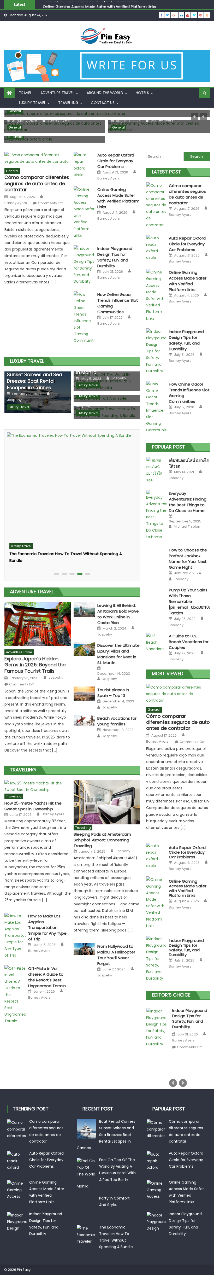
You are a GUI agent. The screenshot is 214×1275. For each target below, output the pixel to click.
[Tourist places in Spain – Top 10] (84, 693)
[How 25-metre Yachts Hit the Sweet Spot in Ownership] (37, 786)
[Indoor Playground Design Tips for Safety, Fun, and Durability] (84, 265)
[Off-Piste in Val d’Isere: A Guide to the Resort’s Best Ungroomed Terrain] (15, 994)
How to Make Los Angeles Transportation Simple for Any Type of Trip (47, 927)
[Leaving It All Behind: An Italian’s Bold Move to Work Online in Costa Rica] (84, 609)
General (14, 111)
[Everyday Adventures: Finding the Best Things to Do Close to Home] (156, 515)
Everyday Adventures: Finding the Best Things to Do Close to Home (187, 502)
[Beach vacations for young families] (84, 720)
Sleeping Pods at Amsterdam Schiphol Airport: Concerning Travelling (102, 839)
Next (183, 1083)
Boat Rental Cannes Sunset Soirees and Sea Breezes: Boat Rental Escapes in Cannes (34, 378)
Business (15, 137)
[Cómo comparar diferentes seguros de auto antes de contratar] (37, 158)
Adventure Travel (57, 92)
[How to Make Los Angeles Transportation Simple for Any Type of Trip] (15, 936)
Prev (173, 1083)
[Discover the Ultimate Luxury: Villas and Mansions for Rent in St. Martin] (84, 649)
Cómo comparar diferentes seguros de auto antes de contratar (36, 183)
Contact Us (103, 102)
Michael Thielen (187, 526)
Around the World (105, 92)
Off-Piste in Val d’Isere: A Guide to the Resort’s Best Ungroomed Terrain (47, 977)
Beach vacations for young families (116, 721)
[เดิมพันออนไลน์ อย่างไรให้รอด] (156, 470)
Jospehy (14, 400)
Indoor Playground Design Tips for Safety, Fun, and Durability (114, 257)
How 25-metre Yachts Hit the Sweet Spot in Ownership (33, 806)
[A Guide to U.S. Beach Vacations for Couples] (156, 643)
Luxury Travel (32, 102)
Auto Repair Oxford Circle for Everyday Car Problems (115, 160)
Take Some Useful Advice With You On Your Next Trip (59, 543)
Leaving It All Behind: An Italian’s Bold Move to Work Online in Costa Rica (118, 614)
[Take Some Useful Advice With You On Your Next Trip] (71, 480)
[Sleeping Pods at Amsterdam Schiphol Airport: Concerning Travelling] (107, 802)
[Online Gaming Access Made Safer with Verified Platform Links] (84, 212)
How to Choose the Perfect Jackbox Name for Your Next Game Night (188, 558)
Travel (25, 92)
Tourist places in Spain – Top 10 (113, 692)
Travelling (68, 102)
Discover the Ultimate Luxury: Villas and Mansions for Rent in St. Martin (118, 654)
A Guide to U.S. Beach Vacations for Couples (189, 641)
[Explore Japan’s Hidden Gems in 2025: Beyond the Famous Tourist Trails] (37, 624)
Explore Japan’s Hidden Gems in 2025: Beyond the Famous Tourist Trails (35, 665)
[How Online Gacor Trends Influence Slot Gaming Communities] (84, 317)
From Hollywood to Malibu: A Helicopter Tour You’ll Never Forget (116, 955)
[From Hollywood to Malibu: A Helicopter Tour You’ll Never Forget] (84, 949)
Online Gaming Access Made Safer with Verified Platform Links (99, 4)
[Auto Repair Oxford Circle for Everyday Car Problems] (84, 165)
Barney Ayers (58, 120)
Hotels (142, 92)
